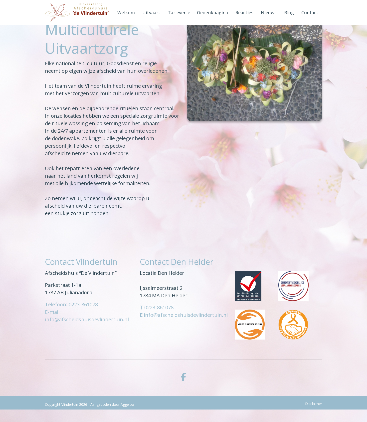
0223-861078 (159, 307)
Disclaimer (313, 403)
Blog (289, 12)
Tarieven (177, 12)
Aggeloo (127, 404)
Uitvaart (151, 12)
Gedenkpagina (212, 12)
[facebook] (183, 377)
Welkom (126, 12)
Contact (309, 12)
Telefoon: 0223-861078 (71, 304)
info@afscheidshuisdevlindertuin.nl (186, 315)
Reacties (244, 12)
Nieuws (269, 12)
